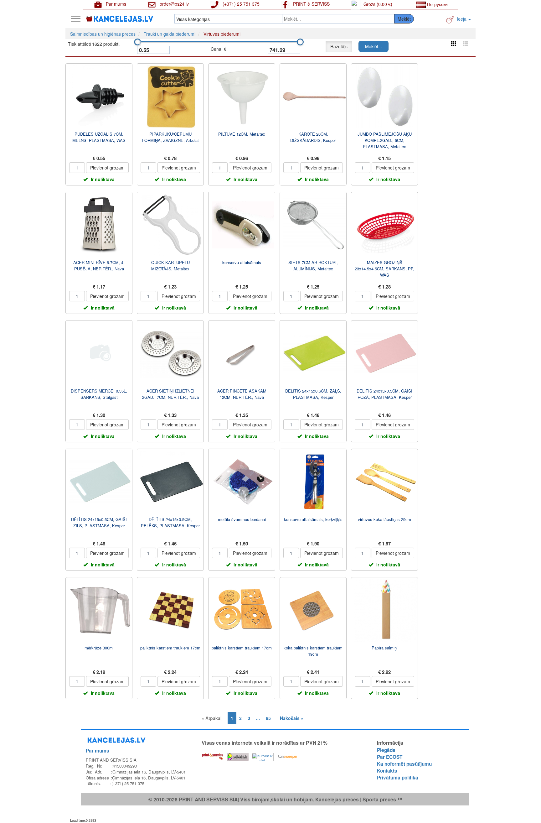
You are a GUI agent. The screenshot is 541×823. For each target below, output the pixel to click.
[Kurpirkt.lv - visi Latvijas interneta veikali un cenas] (263, 755)
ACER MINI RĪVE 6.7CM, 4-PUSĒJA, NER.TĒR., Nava (99, 265)
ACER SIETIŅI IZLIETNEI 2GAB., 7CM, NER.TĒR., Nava (170, 394)
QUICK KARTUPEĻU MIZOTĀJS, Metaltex (170, 265)
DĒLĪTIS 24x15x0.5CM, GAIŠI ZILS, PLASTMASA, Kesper (99, 522)
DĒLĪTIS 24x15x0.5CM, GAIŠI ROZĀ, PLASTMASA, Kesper (384, 394)
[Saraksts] (465, 43)
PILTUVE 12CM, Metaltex (241, 134)
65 (268, 718)
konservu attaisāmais (241, 262)
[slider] (137, 42)
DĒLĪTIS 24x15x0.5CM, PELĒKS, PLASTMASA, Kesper (170, 522)
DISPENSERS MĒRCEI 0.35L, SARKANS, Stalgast (99, 394)
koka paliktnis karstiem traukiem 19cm (313, 651)
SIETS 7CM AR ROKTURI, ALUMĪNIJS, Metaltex (313, 265)
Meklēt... (373, 46)
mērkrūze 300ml (99, 648)
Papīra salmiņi (385, 648)
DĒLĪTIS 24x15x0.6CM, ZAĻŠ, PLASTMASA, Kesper (313, 394)
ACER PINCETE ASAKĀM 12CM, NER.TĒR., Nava (241, 394)
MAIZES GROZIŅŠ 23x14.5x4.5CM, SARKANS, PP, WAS (384, 268)
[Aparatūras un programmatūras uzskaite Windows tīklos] (288, 755)
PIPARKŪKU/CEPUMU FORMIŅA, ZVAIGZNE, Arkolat (170, 137)
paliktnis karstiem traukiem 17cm (170, 648)
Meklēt (404, 19)
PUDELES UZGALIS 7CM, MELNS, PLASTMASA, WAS (99, 137)
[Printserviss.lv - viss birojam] (213, 755)
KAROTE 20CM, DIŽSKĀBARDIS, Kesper (313, 137)
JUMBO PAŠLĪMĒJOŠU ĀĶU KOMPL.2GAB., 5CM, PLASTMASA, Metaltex (385, 140)
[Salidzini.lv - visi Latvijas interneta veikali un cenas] (238, 755)
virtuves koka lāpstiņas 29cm (384, 519)
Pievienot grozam (107, 167)
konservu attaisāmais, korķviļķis (313, 519)
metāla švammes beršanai (242, 519)
